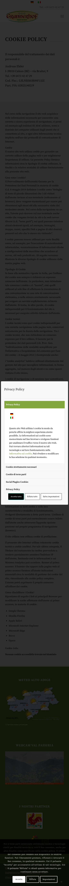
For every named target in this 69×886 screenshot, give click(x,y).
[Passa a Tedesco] (11, 414)
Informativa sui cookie (20, 453)
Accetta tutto (16, 496)
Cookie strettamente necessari (21, 467)
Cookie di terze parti (16, 474)
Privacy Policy (13, 404)
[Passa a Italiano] (11, 418)
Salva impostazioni (51, 496)
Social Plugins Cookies (17, 482)
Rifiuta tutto (32, 496)
